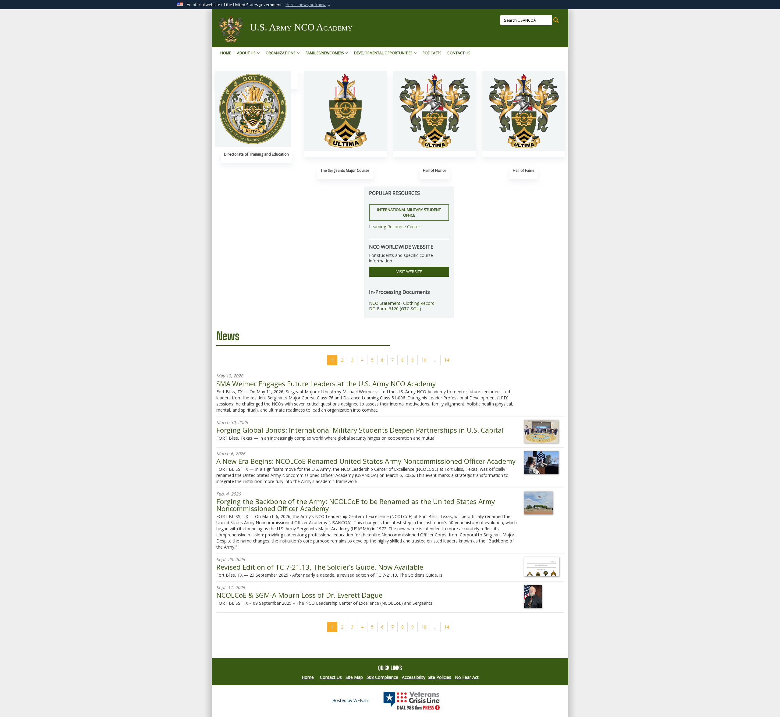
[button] (308, 5)
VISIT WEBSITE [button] (409, 271)
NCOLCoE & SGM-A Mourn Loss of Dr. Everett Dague (299, 595)
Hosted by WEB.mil (351, 700)
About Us (246, 53)
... (435, 360)
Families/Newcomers (325, 53)
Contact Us (458, 53)
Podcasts (432, 53)
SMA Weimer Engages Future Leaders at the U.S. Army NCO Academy (326, 383)
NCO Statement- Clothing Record (401, 303)
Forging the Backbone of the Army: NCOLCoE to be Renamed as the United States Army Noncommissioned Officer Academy (355, 505)
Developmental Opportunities (383, 53)
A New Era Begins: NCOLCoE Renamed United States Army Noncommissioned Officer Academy (366, 461)
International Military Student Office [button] (409, 212)
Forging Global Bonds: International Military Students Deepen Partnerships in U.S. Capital (360, 430)
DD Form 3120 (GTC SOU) (395, 309)
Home (225, 53)
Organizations (280, 53)
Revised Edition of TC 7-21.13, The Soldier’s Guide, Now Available (319, 567)
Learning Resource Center (394, 226)
